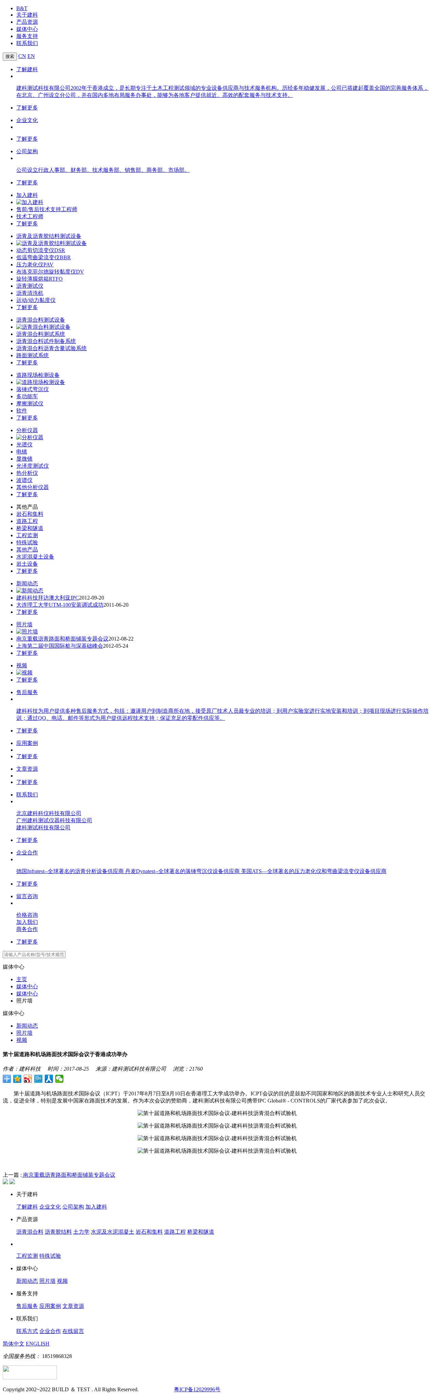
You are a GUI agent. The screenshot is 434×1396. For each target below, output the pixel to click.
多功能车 (27, 396)
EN (31, 56)
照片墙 (24, 624)
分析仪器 (27, 430)
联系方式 (27, 1331)
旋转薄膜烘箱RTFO (39, 279)
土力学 (81, 1232)
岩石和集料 (29, 514)
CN (22, 56)
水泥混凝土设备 (35, 557)
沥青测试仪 (29, 286)
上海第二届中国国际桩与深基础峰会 (59, 646)
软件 (21, 410)
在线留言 (73, 1331)
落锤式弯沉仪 (32, 389)
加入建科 (27, 195)
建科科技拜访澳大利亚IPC (47, 598)
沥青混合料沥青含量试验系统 (51, 348)
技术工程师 (29, 216)
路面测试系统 (32, 355)
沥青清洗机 (29, 293)
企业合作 (27, 852)
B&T (21, 8)
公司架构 (27, 151)
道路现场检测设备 (38, 375)
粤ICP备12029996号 (197, 1389)
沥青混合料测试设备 (40, 320)
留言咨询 (27, 896)
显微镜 (24, 459)
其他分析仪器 (32, 487)
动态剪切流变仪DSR (40, 250)
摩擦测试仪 (29, 403)
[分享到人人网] (49, 1079)
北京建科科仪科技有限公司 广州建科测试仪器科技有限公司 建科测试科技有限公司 (54, 820)
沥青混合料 (29, 1232)
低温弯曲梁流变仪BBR (43, 257)
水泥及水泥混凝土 (112, 1232)
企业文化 (27, 120)
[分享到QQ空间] (17, 1079)
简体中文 (13, 1344)
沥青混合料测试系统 (40, 334)
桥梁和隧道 (29, 528)
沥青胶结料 (58, 1232)
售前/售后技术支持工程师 (46, 209)
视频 (21, 665)
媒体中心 (27, 29)
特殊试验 (27, 542)
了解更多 (27, 107)
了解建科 (27, 69)
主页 (21, 979)
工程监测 (27, 535)
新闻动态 (27, 583)
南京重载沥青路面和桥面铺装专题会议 (62, 639)
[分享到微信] (59, 1079)
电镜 (21, 451)
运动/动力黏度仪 (36, 300)
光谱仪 (24, 444)
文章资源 (27, 769)
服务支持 (27, 36)
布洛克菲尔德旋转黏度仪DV (50, 272)
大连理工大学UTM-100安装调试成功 (59, 605)
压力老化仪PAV (35, 264)
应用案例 (27, 743)
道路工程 (27, 521)
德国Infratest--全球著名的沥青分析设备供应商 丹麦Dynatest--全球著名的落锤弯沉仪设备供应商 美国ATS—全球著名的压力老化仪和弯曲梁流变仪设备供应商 (201, 871)
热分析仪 (27, 473)
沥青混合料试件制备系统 (46, 341)
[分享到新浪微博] (28, 1079)
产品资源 (27, 22)
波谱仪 (24, 480)
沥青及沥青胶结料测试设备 (48, 236)
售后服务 (27, 692)
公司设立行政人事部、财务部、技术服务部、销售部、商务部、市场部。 (103, 170)
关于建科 (27, 15)
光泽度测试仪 (32, 466)
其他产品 (27, 549)
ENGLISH (38, 1344)
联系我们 (27, 43)
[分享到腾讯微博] (38, 1079)
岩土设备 (27, 564)
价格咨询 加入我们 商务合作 (27, 922)
